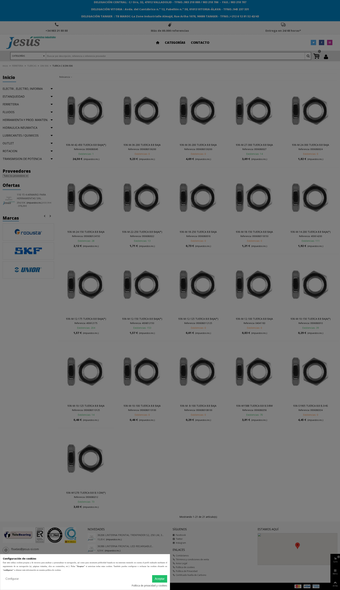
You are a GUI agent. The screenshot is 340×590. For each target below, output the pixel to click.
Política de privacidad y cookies (149, 585)
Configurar (12, 578)
